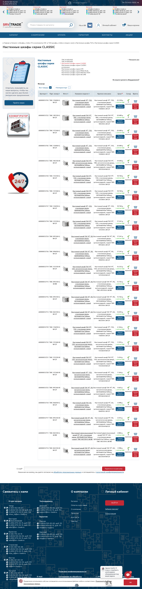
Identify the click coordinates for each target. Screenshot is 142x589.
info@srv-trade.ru (14, 9)
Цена (119, 94)
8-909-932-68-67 (121, 14)
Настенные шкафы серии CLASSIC (74, 63)
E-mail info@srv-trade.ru (45, 578)
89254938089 (69, 14)
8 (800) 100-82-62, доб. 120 (96, 11)
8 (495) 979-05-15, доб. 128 (43, 12)
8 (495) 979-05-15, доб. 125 (20, 564)
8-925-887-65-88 (42, 14)
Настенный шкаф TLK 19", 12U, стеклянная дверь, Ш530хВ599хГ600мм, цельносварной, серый (82, 194)
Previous (3, 12)
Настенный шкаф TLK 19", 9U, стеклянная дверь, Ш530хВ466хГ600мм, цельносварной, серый (82, 239)
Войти (114, 503)
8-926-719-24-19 (15, 14)
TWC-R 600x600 (67, 61)
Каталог (13, 35)
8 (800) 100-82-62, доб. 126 (50, 534)
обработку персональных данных (67, 472)
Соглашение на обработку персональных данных (70, 578)
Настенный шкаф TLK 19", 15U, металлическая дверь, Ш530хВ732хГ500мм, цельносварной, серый (82, 360)
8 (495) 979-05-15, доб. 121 (70, 11)
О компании (37, 35)
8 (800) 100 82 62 (10, 2)
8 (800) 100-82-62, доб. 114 (50, 508)
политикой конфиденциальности (110, 472)
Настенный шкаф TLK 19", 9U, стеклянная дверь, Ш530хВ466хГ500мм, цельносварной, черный (82, 285)
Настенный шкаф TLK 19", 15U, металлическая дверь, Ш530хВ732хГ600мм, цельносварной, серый (82, 345)
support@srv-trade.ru (48, 512)
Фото (65, 94)
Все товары (43, 87)
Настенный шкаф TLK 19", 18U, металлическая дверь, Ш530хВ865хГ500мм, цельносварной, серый (82, 164)
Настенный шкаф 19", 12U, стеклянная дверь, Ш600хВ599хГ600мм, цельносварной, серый (82, 149)
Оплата (61, 35)
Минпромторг (61, 87)
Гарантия (84, 35)
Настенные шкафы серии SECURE (74, 74)
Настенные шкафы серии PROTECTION (76, 72)
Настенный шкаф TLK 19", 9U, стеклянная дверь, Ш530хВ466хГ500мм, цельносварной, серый (82, 300)
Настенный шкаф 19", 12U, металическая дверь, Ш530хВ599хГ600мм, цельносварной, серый (82, 375)
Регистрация (110, 513)
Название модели (81, 94)
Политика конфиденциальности (72, 571)
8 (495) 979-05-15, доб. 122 (17, 12)
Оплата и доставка (79, 505)
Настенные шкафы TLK (84, 43)
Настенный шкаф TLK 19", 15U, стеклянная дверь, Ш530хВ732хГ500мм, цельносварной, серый (82, 179)
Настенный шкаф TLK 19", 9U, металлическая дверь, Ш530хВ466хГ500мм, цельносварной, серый (82, 421)
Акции (129, 35)
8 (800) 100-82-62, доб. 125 (20, 562)
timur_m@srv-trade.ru (18, 514)
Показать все (134, 60)
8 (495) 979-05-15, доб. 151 (50, 525)
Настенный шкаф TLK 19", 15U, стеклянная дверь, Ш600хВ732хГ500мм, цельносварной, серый (82, 330)
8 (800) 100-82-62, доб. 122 (17, 11)
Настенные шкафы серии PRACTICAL (75, 71)
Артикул (43, 94)
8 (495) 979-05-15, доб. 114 (50, 510)
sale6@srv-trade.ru (16, 540)
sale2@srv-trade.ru (16, 527)
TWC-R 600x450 (67, 60)
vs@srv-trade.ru (15, 566)
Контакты (107, 35)
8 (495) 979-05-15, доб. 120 (96, 12)
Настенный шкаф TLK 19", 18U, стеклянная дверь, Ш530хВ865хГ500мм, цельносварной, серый (82, 118)
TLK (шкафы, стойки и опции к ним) (61, 43)
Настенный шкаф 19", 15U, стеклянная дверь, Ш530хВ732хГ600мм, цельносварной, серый (82, 133)
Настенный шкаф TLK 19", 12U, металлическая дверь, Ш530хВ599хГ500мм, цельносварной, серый (82, 270)
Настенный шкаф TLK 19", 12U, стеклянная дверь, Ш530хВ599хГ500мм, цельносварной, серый (82, 224)
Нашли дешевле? (120, 106)
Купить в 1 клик (135, 106)
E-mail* (20, 468)
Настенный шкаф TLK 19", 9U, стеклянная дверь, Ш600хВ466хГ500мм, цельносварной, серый (82, 254)
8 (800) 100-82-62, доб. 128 (43, 11)
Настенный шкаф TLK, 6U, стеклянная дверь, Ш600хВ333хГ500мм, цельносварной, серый (82, 406)
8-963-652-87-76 (95, 14)
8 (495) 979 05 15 (10, 4)
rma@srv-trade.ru (46, 528)
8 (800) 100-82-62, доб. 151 (50, 523)
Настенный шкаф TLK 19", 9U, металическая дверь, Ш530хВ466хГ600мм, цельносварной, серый (82, 391)
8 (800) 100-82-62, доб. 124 (123, 11)
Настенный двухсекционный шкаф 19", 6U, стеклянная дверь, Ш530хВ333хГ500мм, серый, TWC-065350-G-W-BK (82, 436)
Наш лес (74, 521)
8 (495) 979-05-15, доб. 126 (50, 536)
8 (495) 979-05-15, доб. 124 (123, 12)
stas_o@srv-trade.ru (17, 553)
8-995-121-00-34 (16, 560)
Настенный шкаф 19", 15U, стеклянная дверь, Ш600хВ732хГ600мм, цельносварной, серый (82, 103)
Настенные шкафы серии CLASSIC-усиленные (74, 66)
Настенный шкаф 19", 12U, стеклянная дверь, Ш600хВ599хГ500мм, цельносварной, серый (82, 209)
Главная (7, 43)
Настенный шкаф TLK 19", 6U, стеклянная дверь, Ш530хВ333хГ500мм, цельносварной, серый (82, 315)
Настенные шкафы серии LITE (72, 69)
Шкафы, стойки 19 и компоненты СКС (33, 43)
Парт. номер (54, 94)
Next (138, 12)
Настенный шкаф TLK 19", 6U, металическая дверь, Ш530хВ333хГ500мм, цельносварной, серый (82, 451)
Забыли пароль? (111, 509)
